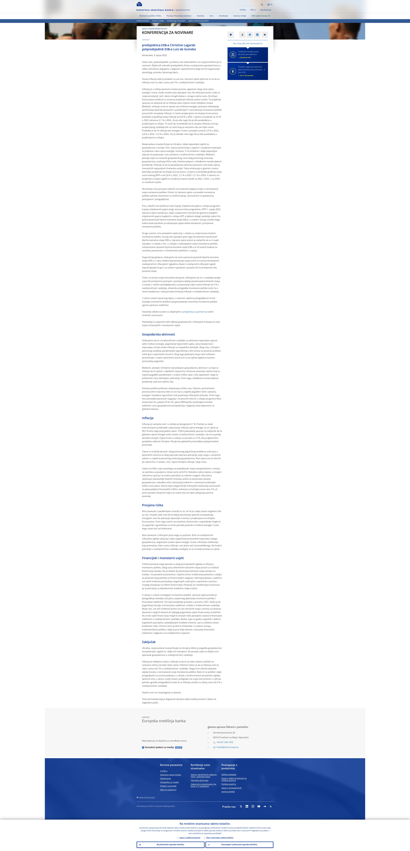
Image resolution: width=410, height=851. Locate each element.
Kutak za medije (240, 16)
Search (262, 4)
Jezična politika (228, 792)
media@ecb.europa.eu (227, 747)
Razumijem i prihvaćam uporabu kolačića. (239, 845)
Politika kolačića (228, 784)
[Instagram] (252, 806)
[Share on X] (242, 35)
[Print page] (231, 35)
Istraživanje (223, 16)
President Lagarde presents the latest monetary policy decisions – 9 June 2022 (251, 71)
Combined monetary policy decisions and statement (248, 54)
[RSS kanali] (270, 806)
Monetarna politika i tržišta (150, 16)
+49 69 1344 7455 (224, 742)
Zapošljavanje (265, 10)
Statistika (200, 16)
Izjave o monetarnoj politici (199, 21)
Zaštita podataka (228, 775)
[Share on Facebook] (250, 35)
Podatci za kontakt (168, 786)
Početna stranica (143, 21)
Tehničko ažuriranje (199, 781)
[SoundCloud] (264, 806)
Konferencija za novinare (176, 21)
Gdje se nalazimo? (168, 790)
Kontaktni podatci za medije (159, 747)
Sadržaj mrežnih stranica (147, 797)
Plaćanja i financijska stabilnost (178, 16)
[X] (240, 806)
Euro (212, 16)
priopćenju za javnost (193, 312)
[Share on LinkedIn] (257, 35)
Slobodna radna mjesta (170, 775)
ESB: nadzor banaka (259, 16)
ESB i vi (253, 10)
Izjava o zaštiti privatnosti (189, 838)
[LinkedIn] (246, 806)
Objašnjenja (165, 779)
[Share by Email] (265, 35)
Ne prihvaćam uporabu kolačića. (170, 845)
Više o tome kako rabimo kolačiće (219, 838)
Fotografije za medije (169, 782)
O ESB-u (243, 10)
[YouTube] (258, 806)
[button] (265, 4)
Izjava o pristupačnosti (231, 788)
